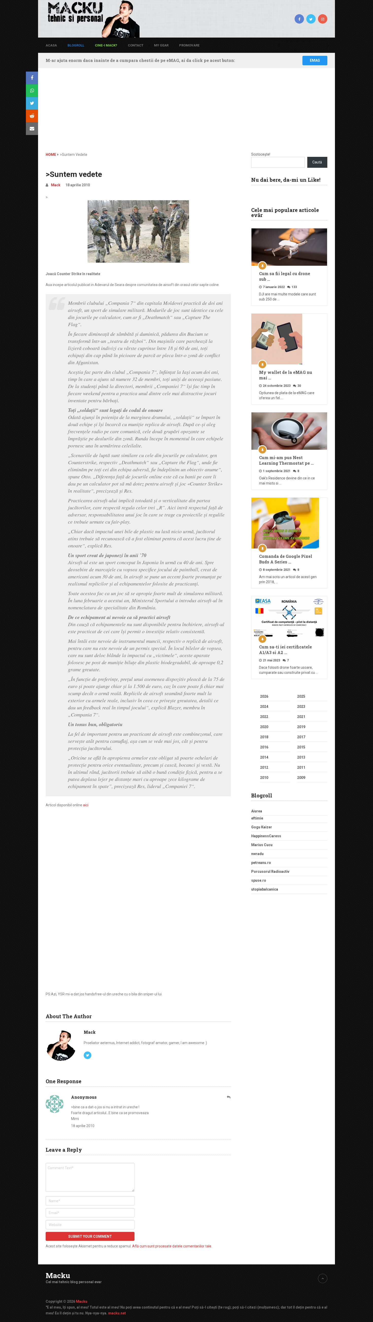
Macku (58, 1275)
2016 (264, 747)
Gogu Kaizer (261, 827)
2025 (301, 696)
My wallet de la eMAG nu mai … (285, 375)
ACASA (51, 45)
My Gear (161, 45)
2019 (301, 727)
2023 (301, 707)
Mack (55, 185)
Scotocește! (260, 154)
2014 (264, 757)
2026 (264, 696)
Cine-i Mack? (106, 45)
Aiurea (256, 811)
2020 (264, 727)
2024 (264, 707)
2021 (301, 717)
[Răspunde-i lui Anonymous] (229, 1097)
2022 (264, 717)
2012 (264, 767)
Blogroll (75, 45)
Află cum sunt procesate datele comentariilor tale (171, 1246)
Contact (135, 45)
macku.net (117, 1313)
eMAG (315, 60)
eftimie (257, 818)
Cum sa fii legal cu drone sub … (284, 276)
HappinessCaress (266, 836)
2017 (301, 737)
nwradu (257, 854)
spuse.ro (258, 880)
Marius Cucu (262, 845)
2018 (264, 737)
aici (85, 805)
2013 (301, 757)
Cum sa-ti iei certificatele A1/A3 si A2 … (285, 649)
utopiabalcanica (264, 889)
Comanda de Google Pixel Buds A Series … (285, 559)
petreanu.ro (261, 863)
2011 (301, 767)
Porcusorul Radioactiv (270, 871)
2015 (301, 747)
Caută (317, 162)
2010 (264, 778)
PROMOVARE (189, 45)
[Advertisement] (186, 113)
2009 (301, 778)
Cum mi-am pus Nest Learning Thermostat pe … (286, 460)
